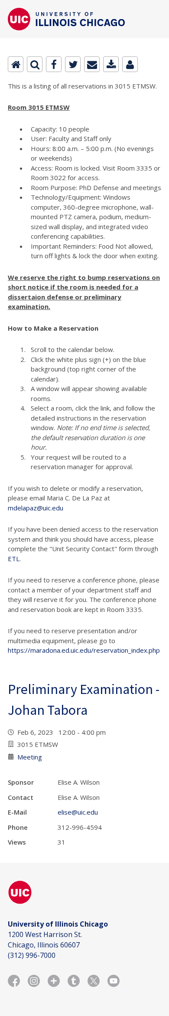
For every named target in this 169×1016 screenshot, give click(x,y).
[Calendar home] (15, 64)
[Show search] (34, 64)
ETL (14, 558)
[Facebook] (54, 64)
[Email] (92, 64)
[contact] (130, 64)
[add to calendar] (111, 64)
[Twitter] (73, 64)
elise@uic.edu (78, 812)
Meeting (29, 757)
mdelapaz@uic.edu (35, 507)
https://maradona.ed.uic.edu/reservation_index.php (84, 650)
